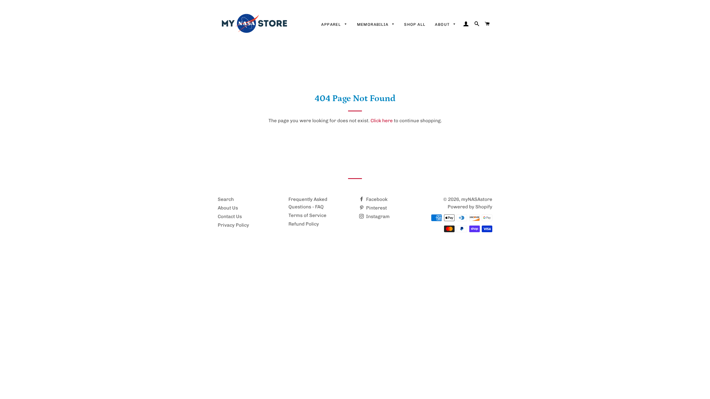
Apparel (331, 24)
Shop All (414, 24)
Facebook (376, 199)
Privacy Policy (233, 225)
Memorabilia (373, 24)
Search (226, 199)
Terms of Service (307, 215)
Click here (382, 120)
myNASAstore (476, 199)
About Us (228, 208)
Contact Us (230, 216)
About (443, 24)
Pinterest (376, 208)
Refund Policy (303, 224)
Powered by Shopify (470, 206)
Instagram (377, 216)
